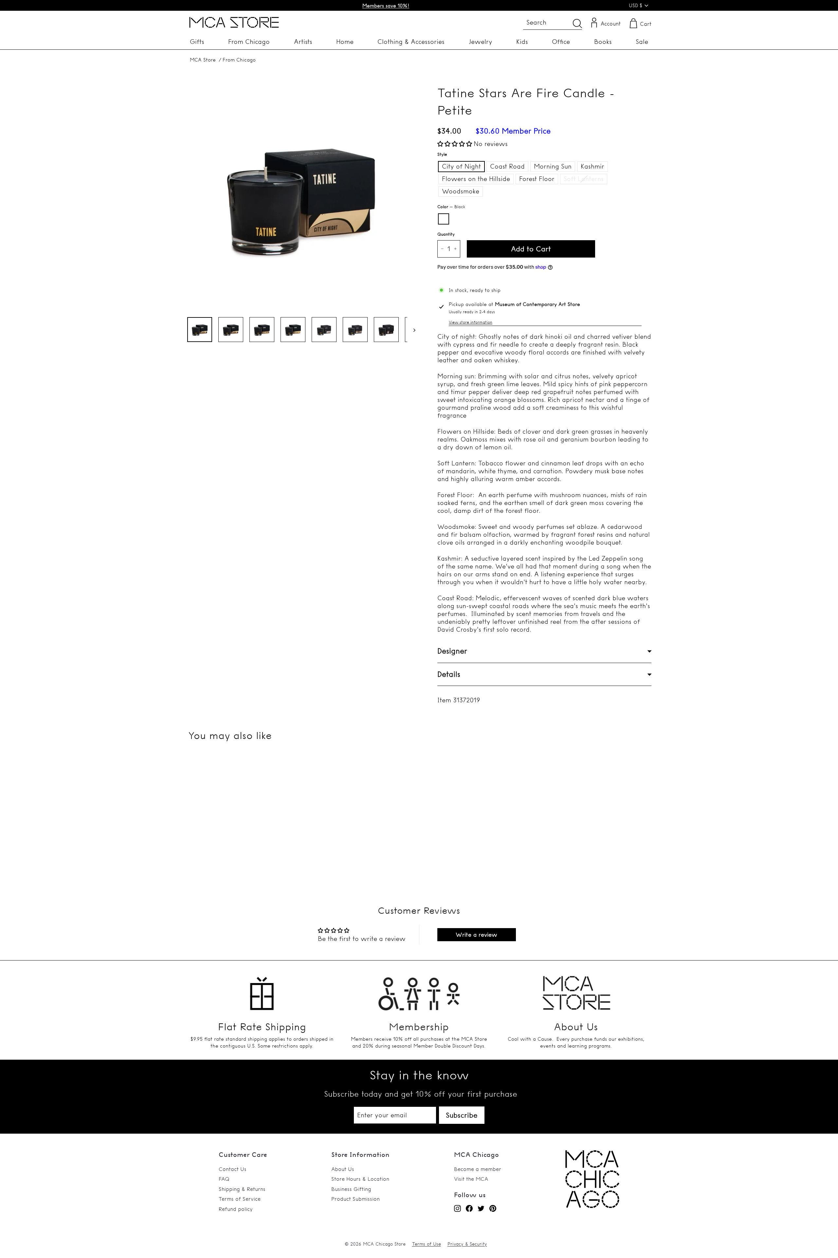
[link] (592, 1206)
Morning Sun (553, 166)
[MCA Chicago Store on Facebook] (469, 1208)
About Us (342, 1169)
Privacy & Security (467, 1244)
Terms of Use (426, 1244)
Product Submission (355, 1198)
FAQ (224, 1179)
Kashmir (592, 166)
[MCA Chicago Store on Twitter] (481, 1208)
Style (442, 154)
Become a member (477, 1169)
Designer (452, 651)
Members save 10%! (385, 5)
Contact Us (232, 1169)
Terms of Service (240, 1198)
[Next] (411, 329)
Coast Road (507, 166)
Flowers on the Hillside (476, 179)
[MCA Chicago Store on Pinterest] (492, 1208)
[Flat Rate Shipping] (262, 989)
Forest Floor (537, 179)
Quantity (446, 234)
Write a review (476, 934)
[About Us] (576, 989)
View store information (470, 322)
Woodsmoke (460, 191)
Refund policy (236, 1209)
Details (448, 674)
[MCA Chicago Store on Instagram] (457, 1208)
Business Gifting (351, 1189)
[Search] (577, 23)
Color (451, 206)
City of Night (461, 166)
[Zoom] (301, 197)
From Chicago (239, 60)
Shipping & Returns (242, 1189)
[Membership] (419, 989)
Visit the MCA (471, 1179)
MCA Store (203, 60)
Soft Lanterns (584, 179)
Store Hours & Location (360, 1179)
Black (443, 219)
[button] (454, 144)
